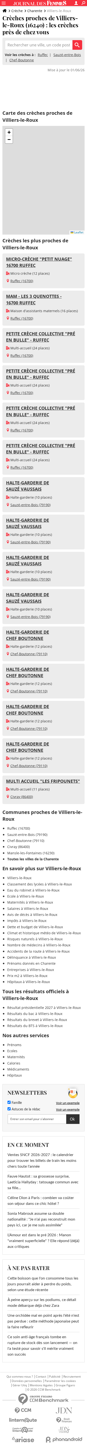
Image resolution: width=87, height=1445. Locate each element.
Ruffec (43, 54)
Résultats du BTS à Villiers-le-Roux (35, 1025)
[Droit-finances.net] (64, 1420)
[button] (9, 132)
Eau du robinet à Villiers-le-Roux (33, 890)
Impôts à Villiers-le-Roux (26, 920)
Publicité (54, 1376)
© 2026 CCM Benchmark (43, 1389)
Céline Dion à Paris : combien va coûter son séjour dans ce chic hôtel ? (40, 1201)
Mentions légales (41, 1385)
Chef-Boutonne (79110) (28, 654)
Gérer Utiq (20, 1385)
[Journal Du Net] (64, 1411)
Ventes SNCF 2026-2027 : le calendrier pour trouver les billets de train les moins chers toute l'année (41, 1160)
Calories (13, 1063)
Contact (41, 1376)
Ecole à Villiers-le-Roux (25, 896)
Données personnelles (27, 1381)
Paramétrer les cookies (60, 1381)
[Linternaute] (23, 1420)
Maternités (16, 1057)
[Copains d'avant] (23, 1430)
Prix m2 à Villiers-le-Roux (27, 975)
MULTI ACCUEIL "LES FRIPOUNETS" (43, 781)
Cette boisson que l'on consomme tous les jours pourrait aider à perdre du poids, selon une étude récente (42, 1284)
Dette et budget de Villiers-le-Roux (35, 927)
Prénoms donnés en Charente (31, 963)
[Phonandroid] (64, 1440)
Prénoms (14, 1044)
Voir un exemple (68, 1103)
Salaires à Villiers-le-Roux (27, 908)
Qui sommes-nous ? (20, 1376)
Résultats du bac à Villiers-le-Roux (34, 1013)
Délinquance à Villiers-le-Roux (31, 957)
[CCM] (23, 1411)
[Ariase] (23, 1439)
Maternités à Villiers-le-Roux (30, 902)
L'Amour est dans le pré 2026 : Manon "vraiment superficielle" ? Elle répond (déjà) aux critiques (43, 1241)
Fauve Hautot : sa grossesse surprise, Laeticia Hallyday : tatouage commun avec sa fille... (43, 1182)
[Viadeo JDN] (64, 1430)
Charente (34, 10)
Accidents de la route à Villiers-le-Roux (38, 951)
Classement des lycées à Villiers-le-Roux (39, 884)
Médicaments (18, 1069)
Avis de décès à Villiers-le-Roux (32, 914)
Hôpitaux (14, 1075)
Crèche (17, 10)
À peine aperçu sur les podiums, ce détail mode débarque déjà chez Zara (41, 1303)
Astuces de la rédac (25, 1109)
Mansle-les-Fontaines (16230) (30, 853)
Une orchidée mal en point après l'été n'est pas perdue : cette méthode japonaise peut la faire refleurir (43, 1321)
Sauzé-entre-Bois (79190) (30, 505)
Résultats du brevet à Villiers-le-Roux (37, 1019)
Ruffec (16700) (21, 281)
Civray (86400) (21, 796)
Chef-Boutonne (21, 60)
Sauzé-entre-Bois (67, 54)
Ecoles (12, 1051)
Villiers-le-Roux (19, 878)
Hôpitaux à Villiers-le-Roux (28, 981)
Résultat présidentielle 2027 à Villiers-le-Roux (44, 1007)
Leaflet (78, 232)
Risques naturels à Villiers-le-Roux (35, 939)
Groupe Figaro (65, 1385)
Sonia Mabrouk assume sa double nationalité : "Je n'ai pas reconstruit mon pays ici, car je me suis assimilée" (41, 1219)
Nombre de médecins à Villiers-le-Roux (38, 945)
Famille (16, 1103)
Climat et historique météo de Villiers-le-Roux (44, 933)
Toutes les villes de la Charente (33, 859)
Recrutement (72, 1376)
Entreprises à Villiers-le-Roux (30, 969)
